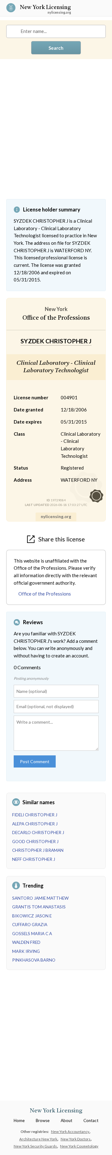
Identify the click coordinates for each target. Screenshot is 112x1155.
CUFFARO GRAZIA (29, 924)
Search (56, 48)
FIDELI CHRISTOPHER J (34, 814)
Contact (90, 1120)
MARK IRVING (26, 951)
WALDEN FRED (26, 942)
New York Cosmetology (79, 1146)
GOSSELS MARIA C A (32, 933)
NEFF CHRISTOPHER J (33, 859)
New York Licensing (45, 8)
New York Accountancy (70, 1131)
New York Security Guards (36, 1146)
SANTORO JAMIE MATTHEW (40, 898)
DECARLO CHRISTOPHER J (38, 832)
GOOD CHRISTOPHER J (35, 841)
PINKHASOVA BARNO (33, 960)
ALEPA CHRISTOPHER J (35, 823)
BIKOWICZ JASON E (32, 915)
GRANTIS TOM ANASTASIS (39, 906)
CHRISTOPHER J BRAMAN (37, 850)
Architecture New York (38, 1139)
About (66, 1120)
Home (19, 1120)
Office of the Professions (44, 593)
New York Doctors (76, 1139)
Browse (42, 1120)
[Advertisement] (56, 134)
